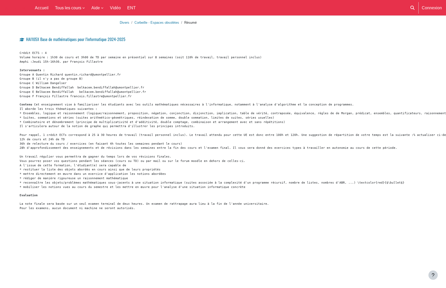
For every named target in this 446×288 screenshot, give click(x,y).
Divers (124, 22)
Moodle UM (14, 8)
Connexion (432, 8)
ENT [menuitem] (131, 8)
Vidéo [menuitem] (115, 8)
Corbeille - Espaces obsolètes (156, 22)
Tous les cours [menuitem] (68, 8)
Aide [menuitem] (95, 8)
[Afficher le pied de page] (433, 275)
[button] (412, 7)
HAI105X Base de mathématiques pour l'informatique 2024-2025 (75, 39)
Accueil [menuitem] (42, 8)
